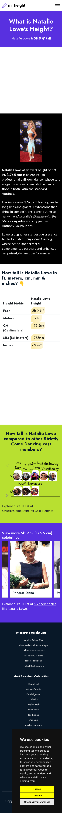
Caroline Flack (19, 481)
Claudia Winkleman (30, 481)
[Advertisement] (31, 80)
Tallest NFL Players (33, 655)
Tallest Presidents (33, 660)
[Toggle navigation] (57, 5)
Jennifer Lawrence (33, 725)
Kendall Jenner (34, 694)
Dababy (34, 699)
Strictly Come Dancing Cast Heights (27, 510)
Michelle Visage (46, 466)
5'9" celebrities (45, 604)
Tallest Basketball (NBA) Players (33, 645)
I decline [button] (37, 795)
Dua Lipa (33, 720)
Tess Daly (18, 465)
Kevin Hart (33, 684)
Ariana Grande (33, 689)
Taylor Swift (33, 704)
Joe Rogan (33, 715)
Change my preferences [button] (37, 802)
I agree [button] (37, 789)
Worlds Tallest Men (33, 640)
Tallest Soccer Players (33, 650)
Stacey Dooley (54, 466)
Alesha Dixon (36, 465)
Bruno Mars (33, 709)
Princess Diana (23, 593)
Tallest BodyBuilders (33, 666)
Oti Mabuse (37, 481)
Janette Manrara (28, 466)
